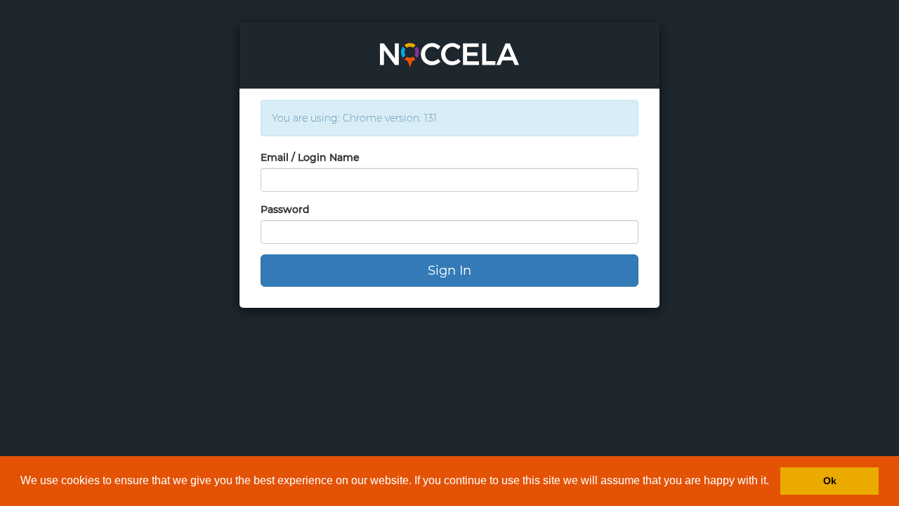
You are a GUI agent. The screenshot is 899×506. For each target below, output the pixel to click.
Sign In (449, 270)
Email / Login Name (310, 157)
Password (285, 209)
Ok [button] (829, 480)
